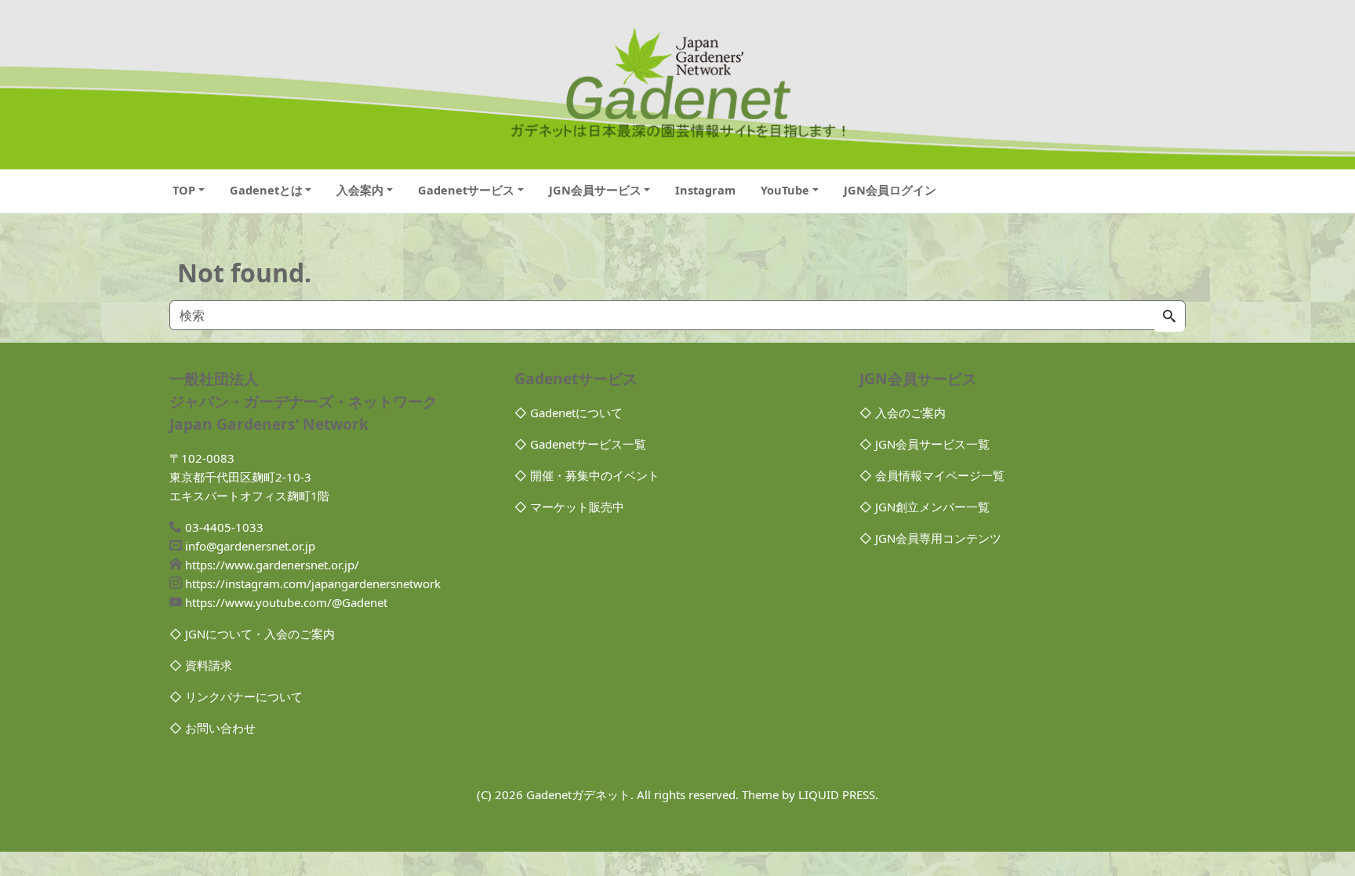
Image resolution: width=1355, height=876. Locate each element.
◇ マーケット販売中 (569, 506)
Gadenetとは (266, 190)
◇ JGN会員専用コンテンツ (930, 538)
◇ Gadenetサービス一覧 (580, 444)
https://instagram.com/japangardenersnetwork (313, 583)
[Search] (1169, 317)
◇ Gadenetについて (568, 412)
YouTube (785, 190)
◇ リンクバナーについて (236, 696)
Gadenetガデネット (578, 794)
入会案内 (359, 190)
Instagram (705, 190)
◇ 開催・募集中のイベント (586, 475)
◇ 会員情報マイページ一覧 (931, 475)
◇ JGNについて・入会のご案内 (252, 634)
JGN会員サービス (595, 190)
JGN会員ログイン (890, 190)
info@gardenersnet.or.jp (250, 546)
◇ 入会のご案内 (902, 412)
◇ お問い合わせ (212, 728)
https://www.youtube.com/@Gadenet (286, 602)
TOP (184, 190)
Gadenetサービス (466, 190)
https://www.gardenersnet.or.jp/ (272, 564)
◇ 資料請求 (200, 665)
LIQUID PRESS (836, 794)
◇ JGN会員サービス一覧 (924, 444)
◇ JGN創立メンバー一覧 (924, 506)
